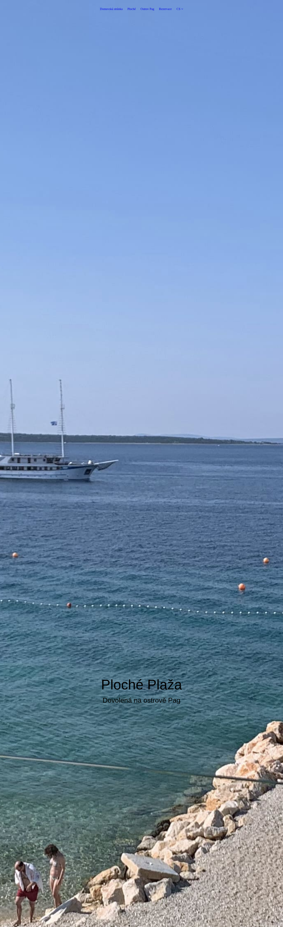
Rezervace (165, 9)
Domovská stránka (111, 9)
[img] (141, 463)
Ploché (131, 9)
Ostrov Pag (147, 9)
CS (178, 9)
